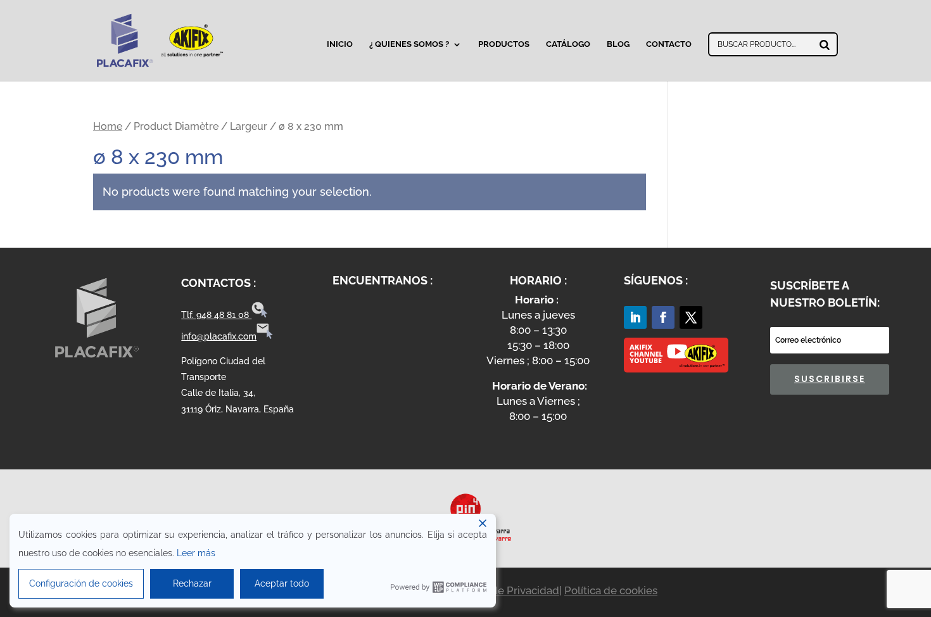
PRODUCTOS (503, 44)
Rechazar (192, 583)
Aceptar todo (282, 583)
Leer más (196, 553)
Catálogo (568, 44)
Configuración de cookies (81, 583)
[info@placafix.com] (264, 336)
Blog (618, 44)
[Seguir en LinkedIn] (635, 317)
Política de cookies (610, 590)
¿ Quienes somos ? (409, 44)
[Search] (824, 44)
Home (107, 126)
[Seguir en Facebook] (663, 317)
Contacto (669, 44)
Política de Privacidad (505, 590)
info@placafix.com (218, 336)
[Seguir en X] (691, 317)
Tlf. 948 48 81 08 (216, 315)
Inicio (340, 44)
